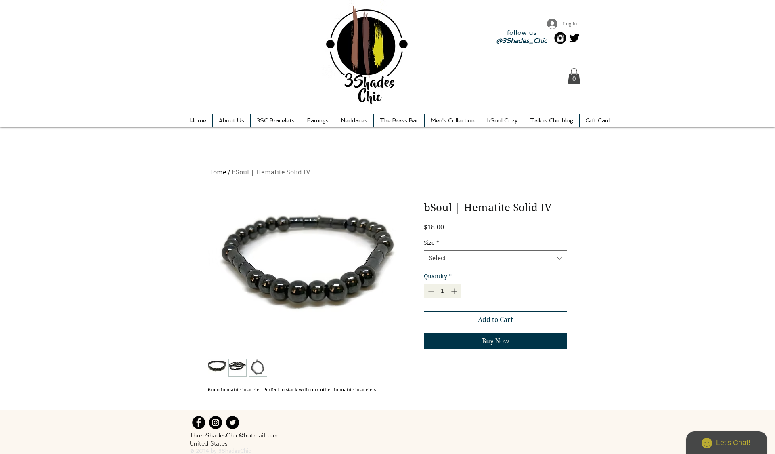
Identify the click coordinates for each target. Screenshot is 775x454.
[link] (574, 76)
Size (431, 242)
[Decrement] (430, 291)
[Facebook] (198, 422)
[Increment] (455, 291)
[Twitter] (232, 422)
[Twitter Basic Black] (574, 38)
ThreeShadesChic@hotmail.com (235, 435)
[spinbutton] (442, 291)
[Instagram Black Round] (560, 38)
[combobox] (495, 258)
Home (217, 172)
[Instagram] (215, 422)
